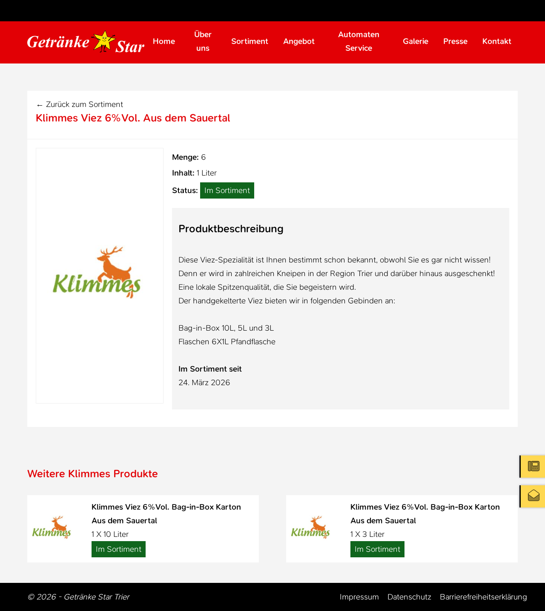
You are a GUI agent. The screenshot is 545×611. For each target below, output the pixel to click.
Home (164, 41)
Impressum (359, 596)
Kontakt (496, 41)
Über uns (203, 41)
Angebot (299, 41)
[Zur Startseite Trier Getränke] (85, 41)
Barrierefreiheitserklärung (483, 596)
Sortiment (249, 41)
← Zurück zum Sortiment (79, 104)
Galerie (415, 41)
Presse (455, 41)
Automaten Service (358, 41)
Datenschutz (409, 596)
